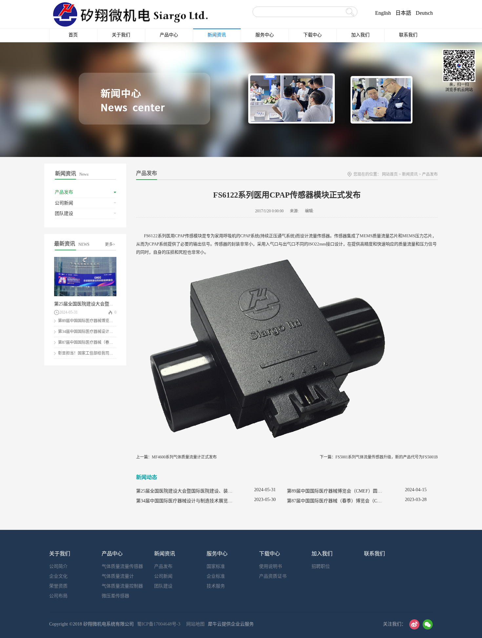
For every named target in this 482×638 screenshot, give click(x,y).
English (383, 13)
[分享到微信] (428, 624)
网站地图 (194, 624)
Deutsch (424, 13)
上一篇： (176, 457)
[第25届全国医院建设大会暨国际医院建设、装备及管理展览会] (85, 259)
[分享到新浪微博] (414, 624)
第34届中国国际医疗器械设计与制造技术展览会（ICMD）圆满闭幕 (204, 500)
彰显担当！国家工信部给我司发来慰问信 (93, 353)
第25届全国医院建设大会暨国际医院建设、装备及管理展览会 (116, 303)
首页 (73, 34)
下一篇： (379, 457)
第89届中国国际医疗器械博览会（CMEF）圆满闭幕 (103, 321)
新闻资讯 (410, 174)
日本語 (403, 13)
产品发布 (430, 174)
